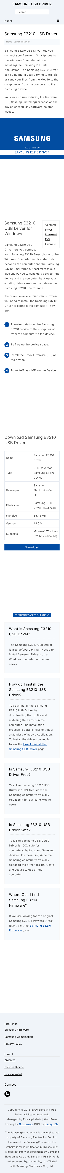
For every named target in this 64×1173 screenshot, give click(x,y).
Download (51, 234)
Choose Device (14, 1067)
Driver (48, 229)
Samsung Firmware (16, 1029)
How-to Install (13, 1074)
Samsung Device (22, 41)
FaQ (47, 239)
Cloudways (26, 1124)
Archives (9, 1060)
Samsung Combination (18, 1036)
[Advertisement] (32, 191)
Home (9, 41)
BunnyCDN (51, 1124)
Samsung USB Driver (32, 4)
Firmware (50, 244)
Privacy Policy (13, 1044)
